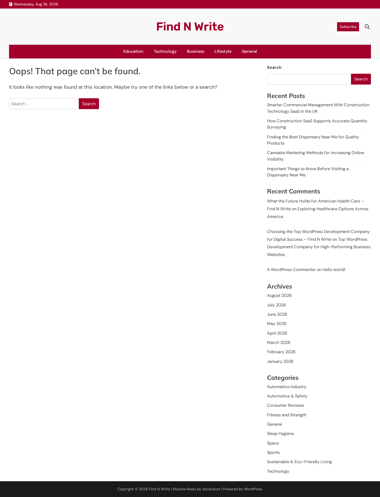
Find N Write (190, 26)
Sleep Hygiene (280, 433)
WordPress (253, 489)
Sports (273, 452)
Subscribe (348, 26)
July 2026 (276, 305)
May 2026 (276, 323)
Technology (165, 51)
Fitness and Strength (286, 415)
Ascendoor (211, 489)
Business (195, 51)
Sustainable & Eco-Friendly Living (299, 461)
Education (133, 51)
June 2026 (277, 314)
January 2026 (280, 361)
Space (273, 443)
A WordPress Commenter (291, 269)
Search (274, 67)
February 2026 (281, 352)
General (249, 51)
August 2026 (279, 295)
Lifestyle (223, 51)
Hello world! (334, 269)
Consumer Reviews (285, 405)
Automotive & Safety (287, 396)
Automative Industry (286, 386)
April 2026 (277, 333)
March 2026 (278, 342)
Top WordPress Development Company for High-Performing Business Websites (318, 247)
